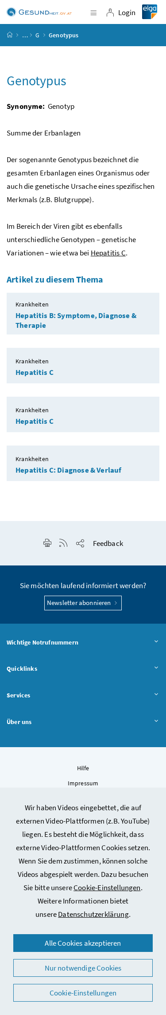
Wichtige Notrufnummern (42, 642)
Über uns (19, 722)
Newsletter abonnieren (79, 602)
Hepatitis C (108, 253)
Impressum (83, 783)
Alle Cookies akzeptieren (83, 943)
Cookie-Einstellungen (107, 887)
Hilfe (83, 768)
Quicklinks (22, 669)
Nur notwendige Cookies (83, 968)
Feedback (108, 543)
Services (18, 695)
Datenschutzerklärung (93, 914)
